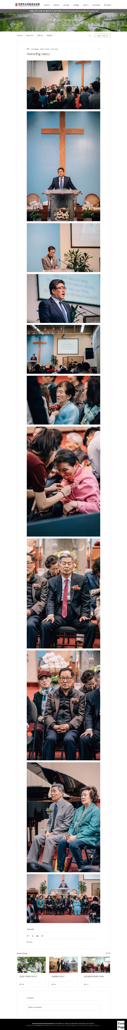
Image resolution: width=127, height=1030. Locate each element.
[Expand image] (63, 85)
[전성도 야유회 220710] (31, 965)
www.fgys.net (39, 1025)
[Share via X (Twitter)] (33, 936)
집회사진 (40, 35)
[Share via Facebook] (28, 936)
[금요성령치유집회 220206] (95, 965)
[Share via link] (42, 936)
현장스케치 (29, 35)
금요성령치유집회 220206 (94, 976)
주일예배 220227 (58, 976)
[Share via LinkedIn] (37, 936)
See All (108, 953)
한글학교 (49, 35)
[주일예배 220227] (63, 965)
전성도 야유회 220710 (27, 976)
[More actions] (99, 49)
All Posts (19, 35)
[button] (67, 5)
